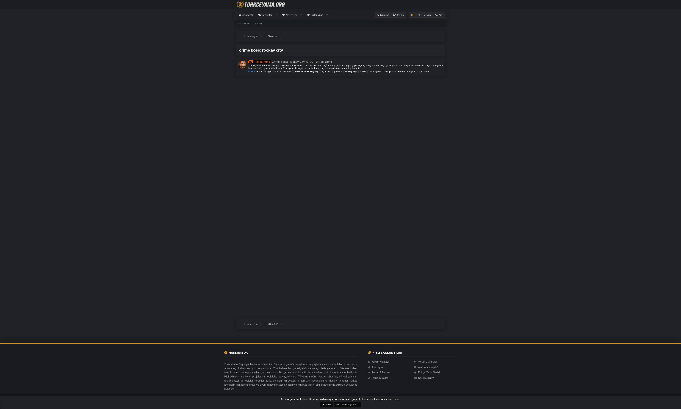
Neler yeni (291, 14)
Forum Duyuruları (428, 361)
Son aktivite (244, 23)
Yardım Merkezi (380, 361)
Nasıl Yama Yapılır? (428, 367)
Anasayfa (377, 367)
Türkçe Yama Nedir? (429, 372)
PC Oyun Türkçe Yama (417, 71)
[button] (276, 15)
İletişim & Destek (381, 372)
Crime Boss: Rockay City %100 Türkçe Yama (293, 61)
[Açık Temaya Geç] (412, 14)
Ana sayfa (247, 14)
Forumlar (267, 14)
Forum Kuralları (380, 378)
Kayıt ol (258, 23)
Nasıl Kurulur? (426, 378)
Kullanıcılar (317, 14)
